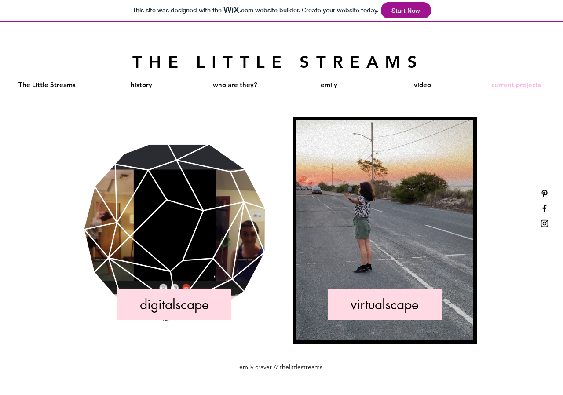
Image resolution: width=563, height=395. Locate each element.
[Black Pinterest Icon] (544, 193)
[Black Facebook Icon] (544, 208)
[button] (253, 310)
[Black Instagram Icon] (544, 223)
